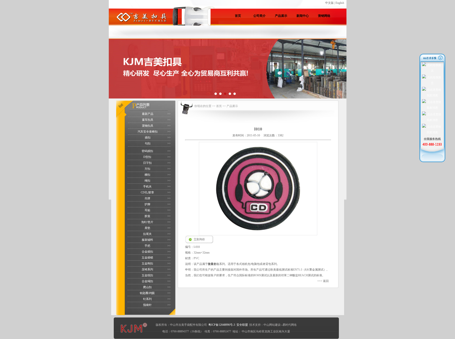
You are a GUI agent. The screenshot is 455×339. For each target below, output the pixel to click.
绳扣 (147, 180)
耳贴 (147, 210)
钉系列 (147, 299)
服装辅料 (147, 239)
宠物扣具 (147, 125)
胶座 (147, 216)
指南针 (147, 305)
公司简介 (259, 16)
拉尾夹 (147, 234)
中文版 (329, 2)
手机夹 (147, 186)
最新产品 (147, 114)
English (340, 2)
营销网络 (324, 16)
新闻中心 (302, 16)
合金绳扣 (147, 281)
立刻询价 (199, 239)
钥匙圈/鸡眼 (147, 293)
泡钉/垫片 (147, 222)
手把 (147, 245)
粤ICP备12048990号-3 (221, 324)
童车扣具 (147, 119)
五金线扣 (147, 275)
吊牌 (147, 198)
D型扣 (147, 157)
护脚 (147, 204)
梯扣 (147, 174)
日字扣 (147, 163)
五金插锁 (147, 257)
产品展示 (281, 16)
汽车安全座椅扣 (148, 131)
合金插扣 (147, 251)
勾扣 (147, 143)
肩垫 (147, 228)
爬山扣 (147, 287)
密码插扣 (147, 151)
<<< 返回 (323, 281)
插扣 (147, 137)
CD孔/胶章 (147, 192)
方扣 (147, 168)
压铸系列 (147, 269)
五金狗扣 (147, 263)
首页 (238, 16)
